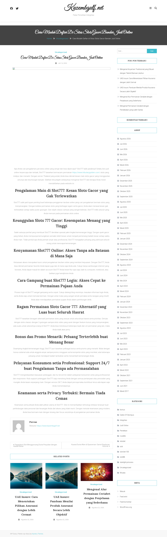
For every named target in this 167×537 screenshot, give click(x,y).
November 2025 (126, 186)
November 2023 (126, 312)
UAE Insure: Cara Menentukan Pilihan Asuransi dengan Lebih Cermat (26, 505)
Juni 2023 (123, 339)
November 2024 (126, 249)
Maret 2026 (124, 165)
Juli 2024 (123, 270)
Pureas (33, 422)
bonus (122, 410)
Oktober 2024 (125, 254)
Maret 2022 (124, 370)
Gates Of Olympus (127, 415)
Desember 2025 (126, 181)
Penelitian (123, 431)
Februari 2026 (125, 170)
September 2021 (126, 381)
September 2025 (126, 197)
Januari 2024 (125, 302)
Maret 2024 (124, 291)
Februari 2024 (125, 296)
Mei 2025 (123, 218)
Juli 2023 (123, 333)
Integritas (123, 420)
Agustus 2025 (125, 202)
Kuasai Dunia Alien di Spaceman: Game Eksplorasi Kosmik (90, 445)
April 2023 (124, 349)
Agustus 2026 (125, 139)
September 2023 (126, 323)
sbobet (122, 441)
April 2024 (124, 286)
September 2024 (126, 260)
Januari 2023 (125, 360)
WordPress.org (126, 507)
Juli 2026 (123, 144)
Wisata (122, 473)
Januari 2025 (125, 239)
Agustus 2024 (125, 265)
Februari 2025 (125, 233)
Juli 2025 (123, 207)
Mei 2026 (123, 154)
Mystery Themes (37, 534)
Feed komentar (125, 502)
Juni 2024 (123, 275)
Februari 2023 (125, 354)
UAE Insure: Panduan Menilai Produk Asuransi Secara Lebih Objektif (61, 505)
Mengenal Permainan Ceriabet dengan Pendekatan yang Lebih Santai (134, 108)
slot (121, 446)
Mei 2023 (123, 344)
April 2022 (124, 365)
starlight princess (126, 462)
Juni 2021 (123, 386)
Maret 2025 (124, 228)
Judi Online (124, 425)
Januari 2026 (125, 176)
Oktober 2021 (125, 375)
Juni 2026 (123, 149)
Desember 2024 (126, 244)
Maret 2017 (124, 391)
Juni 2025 (123, 212)
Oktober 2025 (125, 191)
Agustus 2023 (125, 328)
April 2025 (124, 223)
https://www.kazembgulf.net (48, 426)
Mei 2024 (123, 281)
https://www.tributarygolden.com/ (86, 172)
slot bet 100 (124, 452)
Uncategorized (61, 52)
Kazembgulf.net (83, 7)
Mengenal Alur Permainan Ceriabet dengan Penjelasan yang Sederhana (136, 99)
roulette (123, 436)
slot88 (122, 457)
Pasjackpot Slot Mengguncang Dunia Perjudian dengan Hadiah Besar (35, 445)
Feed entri (123, 497)
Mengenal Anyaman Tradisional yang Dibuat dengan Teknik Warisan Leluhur (137, 71)
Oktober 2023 (125, 318)
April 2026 (124, 160)
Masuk (122, 491)
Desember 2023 (126, 307)
